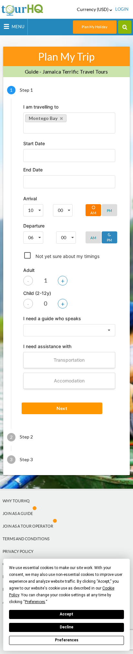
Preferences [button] (35, 602)
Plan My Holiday (94, 27)
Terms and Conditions (26, 539)
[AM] (94, 242)
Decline (66, 627)
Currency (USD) (93, 9)
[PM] (109, 215)
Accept (66, 614)
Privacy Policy (18, 551)
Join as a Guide (18, 513)
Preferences (66, 640)
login (121, 9)
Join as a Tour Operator (28, 526)
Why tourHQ (16, 501)
